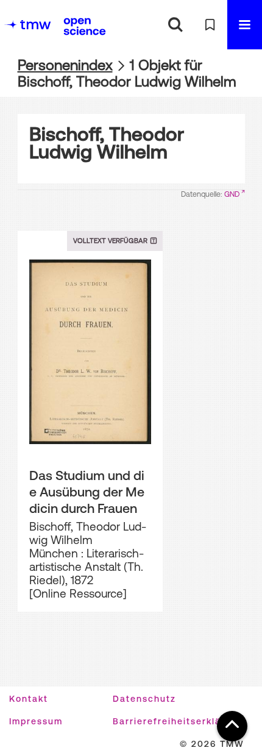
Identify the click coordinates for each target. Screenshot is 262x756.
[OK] (175, 24)
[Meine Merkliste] (210, 24)
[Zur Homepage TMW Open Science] (84, 26)
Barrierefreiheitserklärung (178, 721)
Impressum (36, 721)
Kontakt (28, 699)
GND (231, 194)
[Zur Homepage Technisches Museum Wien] (27, 25)
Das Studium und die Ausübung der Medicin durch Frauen (86, 491)
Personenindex (65, 65)
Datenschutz (144, 699)
